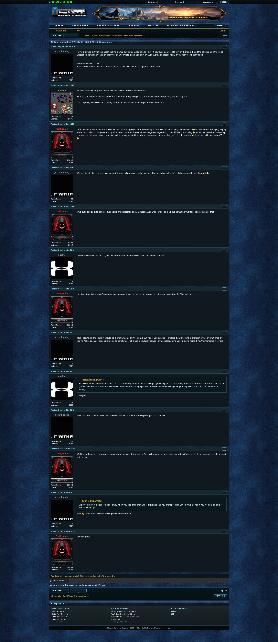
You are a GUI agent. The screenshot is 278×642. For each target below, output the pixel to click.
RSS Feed (175, 614)
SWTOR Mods (116, 619)
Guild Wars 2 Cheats (60, 614)
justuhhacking (62, 51)
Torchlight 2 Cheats (119, 622)
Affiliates (153, 25)
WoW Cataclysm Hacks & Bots (123, 614)
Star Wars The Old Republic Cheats (125, 617)
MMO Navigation (80, 25)
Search (220, 26)
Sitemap (174, 611)
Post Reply (58, 36)
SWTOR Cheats (58, 611)
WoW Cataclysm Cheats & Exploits (125, 611)
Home (60, 25)
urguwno (61, 90)
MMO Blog (134, 25)
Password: (180, 2)
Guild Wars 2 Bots (59, 619)
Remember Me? (209, 2)
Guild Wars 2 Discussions (135, 36)
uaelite (62, 255)
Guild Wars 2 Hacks (59, 617)
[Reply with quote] (224, 46)
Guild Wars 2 (117, 36)
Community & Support (108, 25)
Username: (152, 2)
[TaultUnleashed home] (71, 12)
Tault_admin (61, 129)
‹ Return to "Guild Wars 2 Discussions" (70, 596)
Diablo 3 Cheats (58, 622)
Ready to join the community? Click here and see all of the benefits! (83, 576)
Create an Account (62, 2)
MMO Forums (104, 36)
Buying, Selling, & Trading (180, 25)
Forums (94, 36)
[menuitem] (76, 31)
